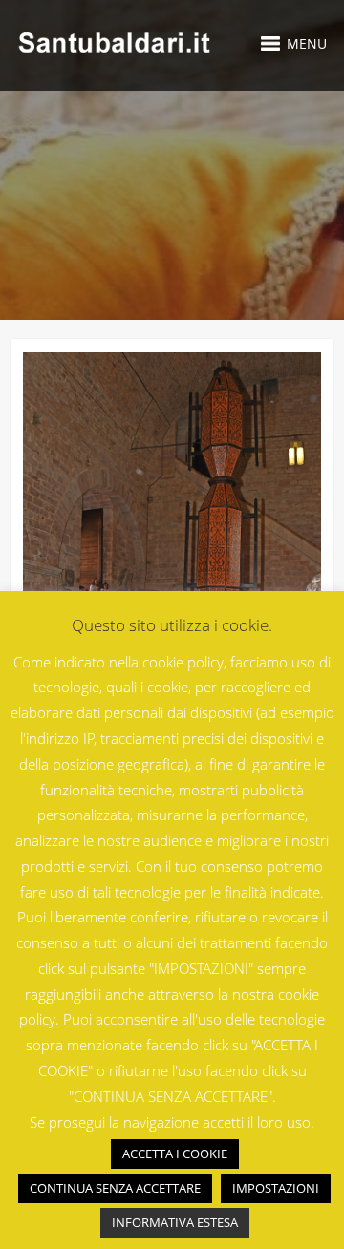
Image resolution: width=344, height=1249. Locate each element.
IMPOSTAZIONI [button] (275, 1187)
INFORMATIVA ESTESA (175, 1222)
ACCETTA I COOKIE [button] (174, 1153)
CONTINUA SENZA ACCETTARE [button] (115, 1187)
